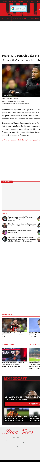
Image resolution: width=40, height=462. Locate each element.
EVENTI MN (12, 1)
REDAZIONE (30, 1)
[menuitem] (2, 18)
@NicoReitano (24, 103)
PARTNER (21, 1)
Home (5, 1)
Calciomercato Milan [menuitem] (20, 19)
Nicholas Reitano (10, 103)
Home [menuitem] (8, 19)
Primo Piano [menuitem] (34, 19)
